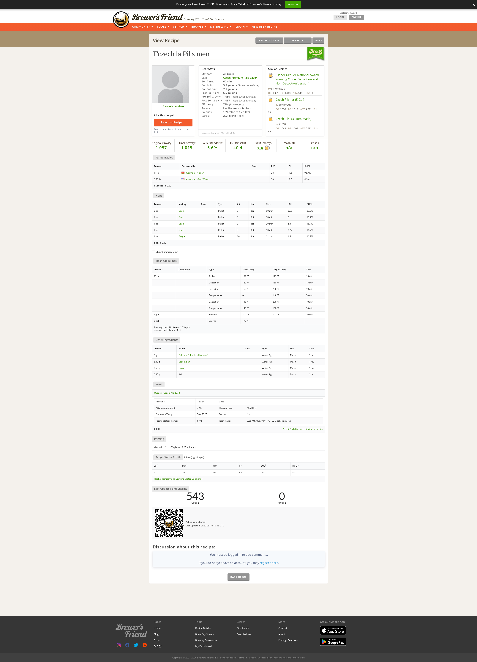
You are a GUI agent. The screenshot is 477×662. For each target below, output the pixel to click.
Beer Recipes (244, 634)
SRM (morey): (263, 143)
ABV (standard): (213, 143)
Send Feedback (228, 657)
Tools (161, 26)
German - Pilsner (195, 172)
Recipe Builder (203, 628)
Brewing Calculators (206, 640)
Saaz (181, 210)
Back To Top (238, 577)
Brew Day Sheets (204, 634)
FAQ (156, 646)
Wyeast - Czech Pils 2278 (167, 392)
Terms (241, 657)
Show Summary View (167, 251)
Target (182, 236)
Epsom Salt (184, 361)
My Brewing (219, 26)
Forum (157, 640)
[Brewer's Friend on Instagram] (119, 645)
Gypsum (183, 368)
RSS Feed (251, 657)
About (281, 634)
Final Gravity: (187, 143)
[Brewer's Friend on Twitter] (136, 645)
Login (340, 17)
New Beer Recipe (264, 26)
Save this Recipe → (173, 122)
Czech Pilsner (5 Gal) (290, 100)
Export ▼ (297, 40)
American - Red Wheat (197, 179)
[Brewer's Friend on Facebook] (127, 645)
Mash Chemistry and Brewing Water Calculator (178, 479)
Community (141, 26)
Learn (240, 26)
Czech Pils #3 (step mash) (293, 119)
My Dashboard (203, 646)
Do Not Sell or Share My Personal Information (281, 657)
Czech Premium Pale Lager (240, 77)
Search (178, 26)
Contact (282, 628)
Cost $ (315, 143)
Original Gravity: (161, 143)
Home (157, 628)
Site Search (243, 628)
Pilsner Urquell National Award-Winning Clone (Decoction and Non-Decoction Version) (298, 79)
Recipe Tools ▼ (269, 40)
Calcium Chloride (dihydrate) (193, 355)
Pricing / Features (288, 640)
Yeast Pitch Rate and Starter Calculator (303, 429)
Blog (156, 634)
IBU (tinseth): (238, 143)
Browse (197, 26)
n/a (314, 147)
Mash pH (289, 143)
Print (318, 40)
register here (269, 563)
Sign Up (293, 4)
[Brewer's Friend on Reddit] (145, 645)
